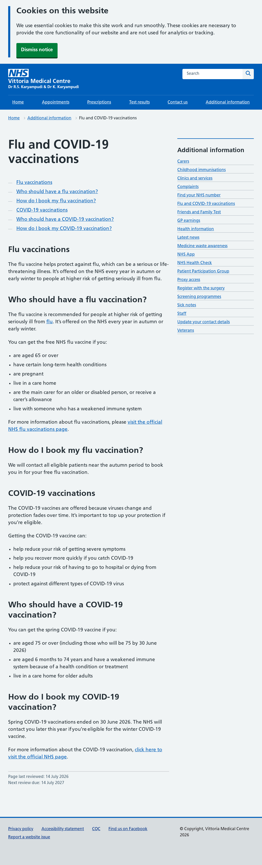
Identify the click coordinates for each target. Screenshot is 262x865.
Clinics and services (194, 178)
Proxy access (188, 280)
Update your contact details (203, 322)
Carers (183, 162)
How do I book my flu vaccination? (56, 201)
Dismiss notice (37, 50)
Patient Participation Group (203, 271)
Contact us (178, 102)
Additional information (228, 102)
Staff (181, 314)
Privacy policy (20, 829)
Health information (195, 229)
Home (18, 102)
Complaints (188, 187)
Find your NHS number (199, 195)
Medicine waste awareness (202, 246)
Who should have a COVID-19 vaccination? (65, 219)
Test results (139, 102)
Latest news (188, 238)
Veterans (185, 331)
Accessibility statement (62, 829)
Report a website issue (29, 837)
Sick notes (186, 305)
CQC (96, 829)
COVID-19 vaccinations (42, 210)
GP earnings (188, 221)
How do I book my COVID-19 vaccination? (64, 228)
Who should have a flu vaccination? (57, 192)
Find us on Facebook (127, 829)
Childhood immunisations (201, 170)
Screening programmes (199, 297)
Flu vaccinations (34, 182)
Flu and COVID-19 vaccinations (206, 204)
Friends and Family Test (199, 212)
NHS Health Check (194, 263)
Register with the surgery (201, 288)
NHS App (186, 255)
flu (49, 322)
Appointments (55, 102)
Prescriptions (99, 102)
